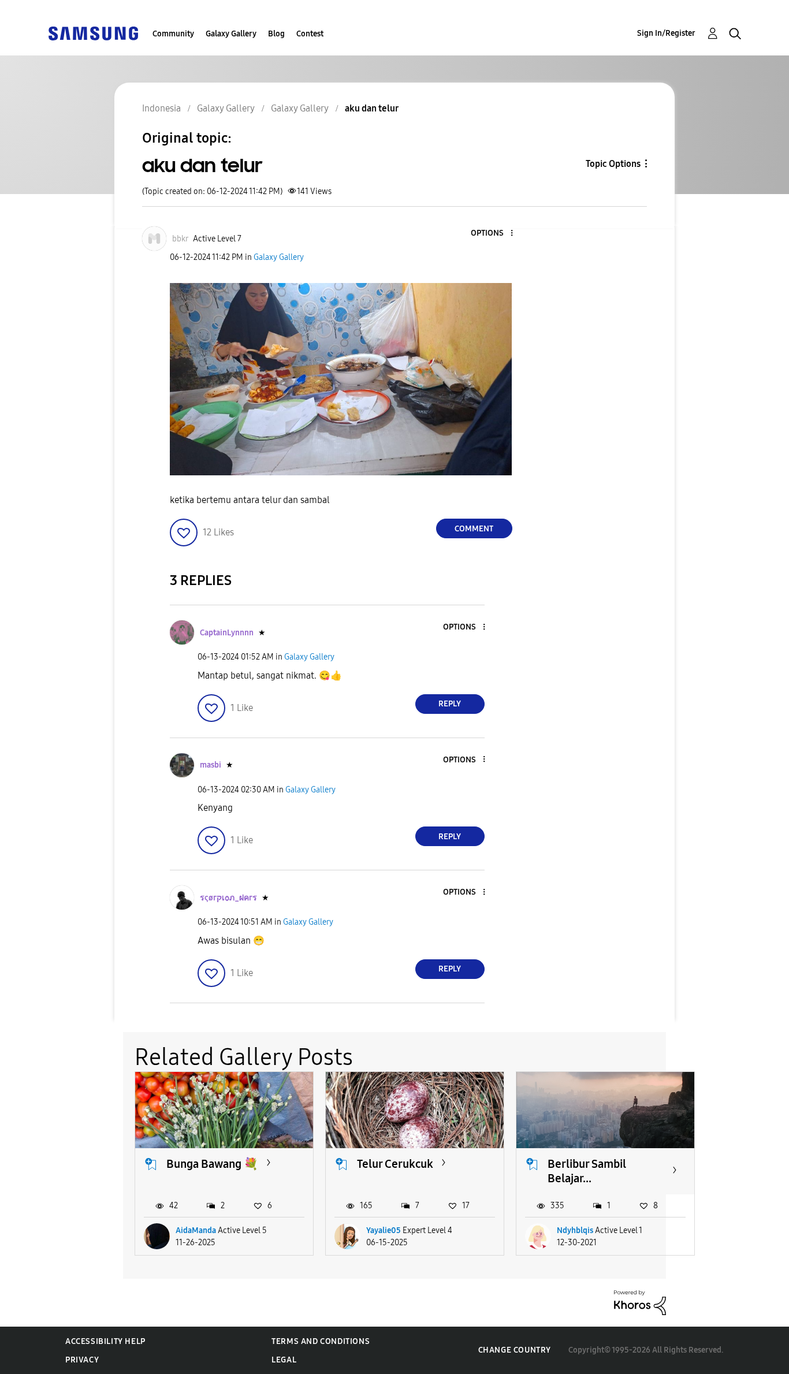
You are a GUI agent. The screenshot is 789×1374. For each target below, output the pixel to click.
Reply (449, 704)
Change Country (514, 1350)
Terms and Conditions (320, 1341)
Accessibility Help (105, 1341)
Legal (283, 1360)
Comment (474, 529)
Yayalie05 (383, 1230)
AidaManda (196, 1230)
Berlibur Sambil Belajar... (587, 1171)
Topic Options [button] (613, 163)
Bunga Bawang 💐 (212, 1164)
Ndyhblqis (575, 1230)
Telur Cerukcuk (395, 1164)
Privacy (82, 1360)
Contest (309, 34)
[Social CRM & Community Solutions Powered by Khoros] (640, 1302)
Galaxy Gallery (231, 34)
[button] (492, 233)
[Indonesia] (93, 32)
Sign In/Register (666, 33)
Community (173, 34)
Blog (276, 34)
